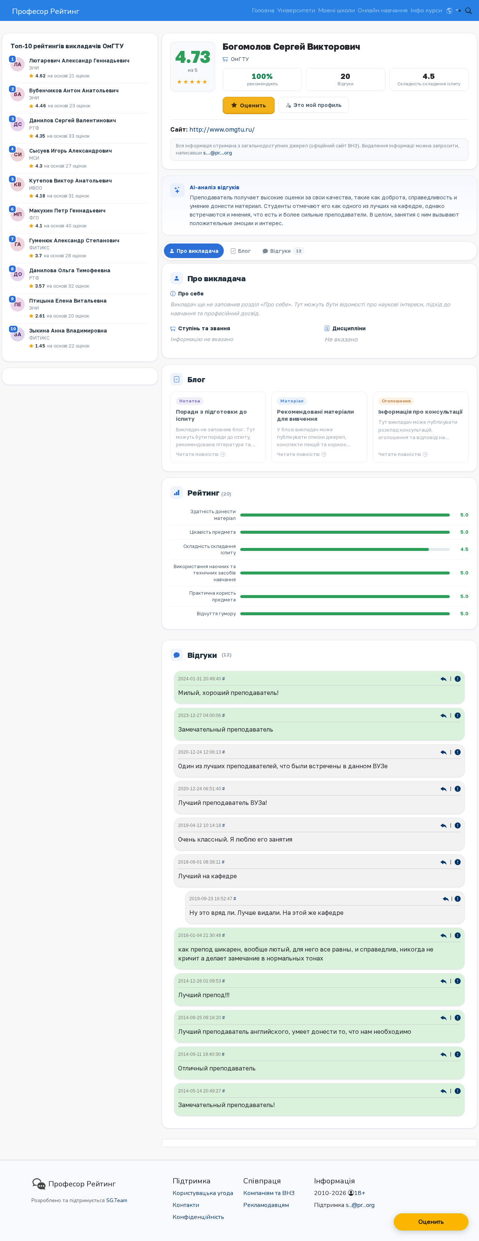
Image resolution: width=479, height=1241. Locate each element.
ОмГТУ (240, 59)
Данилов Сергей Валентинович (72, 120)
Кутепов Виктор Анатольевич (70, 180)
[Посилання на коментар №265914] (444, 825)
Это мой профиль (317, 105)
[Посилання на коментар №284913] (444, 788)
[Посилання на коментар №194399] (444, 935)
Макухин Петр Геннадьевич (67, 210)
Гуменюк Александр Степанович (74, 240)
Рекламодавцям (266, 1205)
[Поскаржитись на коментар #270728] (458, 898)
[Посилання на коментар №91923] (444, 1017)
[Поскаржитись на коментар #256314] (458, 861)
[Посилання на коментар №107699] (444, 980)
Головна (263, 10)
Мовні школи (336, 10)
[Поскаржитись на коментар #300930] (458, 715)
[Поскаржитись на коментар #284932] (458, 751)
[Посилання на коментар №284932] (444, 751)
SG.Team (116, 1200)
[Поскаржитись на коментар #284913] (458, 788)
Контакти (186, 1205)
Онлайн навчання (383, 10)
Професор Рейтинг (45, 11)
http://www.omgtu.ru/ (222, 129)
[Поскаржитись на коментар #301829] (458, 678)
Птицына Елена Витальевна (68, 300)
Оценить (253, 105)
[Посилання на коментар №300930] (444, 715)
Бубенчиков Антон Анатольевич (74, 90)
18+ (359, 1193)
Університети (296, 10)
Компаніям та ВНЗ (269, 1193)
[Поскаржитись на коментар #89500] (458, 1054)
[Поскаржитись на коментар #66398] (458, 1090)
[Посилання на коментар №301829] (444, 678)
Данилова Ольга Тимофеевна (69, 270)
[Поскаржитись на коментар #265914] (458, 825)
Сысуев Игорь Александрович (70, 150)
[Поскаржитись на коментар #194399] (458, 935)
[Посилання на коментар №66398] (444, 1090)
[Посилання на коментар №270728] (446, 898)
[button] (452, 10)
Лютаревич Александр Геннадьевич (79, 60)
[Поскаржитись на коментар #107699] (458, 980)
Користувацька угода (203, 1193)
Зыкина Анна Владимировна (68, 330)
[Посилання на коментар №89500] (444, 1054)
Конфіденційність (198, 1217)
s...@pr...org (217, 153)
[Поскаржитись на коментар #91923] (458, 1017)
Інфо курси (426, 10)
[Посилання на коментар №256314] (444, 861)
